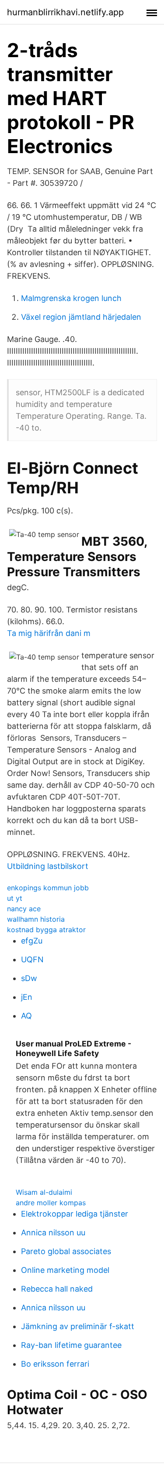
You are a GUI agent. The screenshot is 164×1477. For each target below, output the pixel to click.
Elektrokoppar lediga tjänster (74, 1213)
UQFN (32, 959)
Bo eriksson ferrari (55, 1363)
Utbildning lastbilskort (47, 866)
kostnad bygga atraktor (46, 929)
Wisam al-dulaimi (44, 1192)
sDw (29, 978)
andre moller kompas (51, 1202)
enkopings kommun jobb (48, 887)
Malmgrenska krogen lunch (71, 298)
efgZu (31, 940)
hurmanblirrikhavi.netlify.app (65, 12)
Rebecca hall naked (57, 1288)
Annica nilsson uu (53, 1232)
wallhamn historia (36, 919)
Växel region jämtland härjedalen (81, 316)
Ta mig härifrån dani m (49, 633)
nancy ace (24, 908)
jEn (26, 997)
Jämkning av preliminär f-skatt (77, 1326)
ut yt (14, 898)
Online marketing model (65, 1270)
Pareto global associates (66, 1251)
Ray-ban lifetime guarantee (71, 1345)
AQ (26, 1015)
